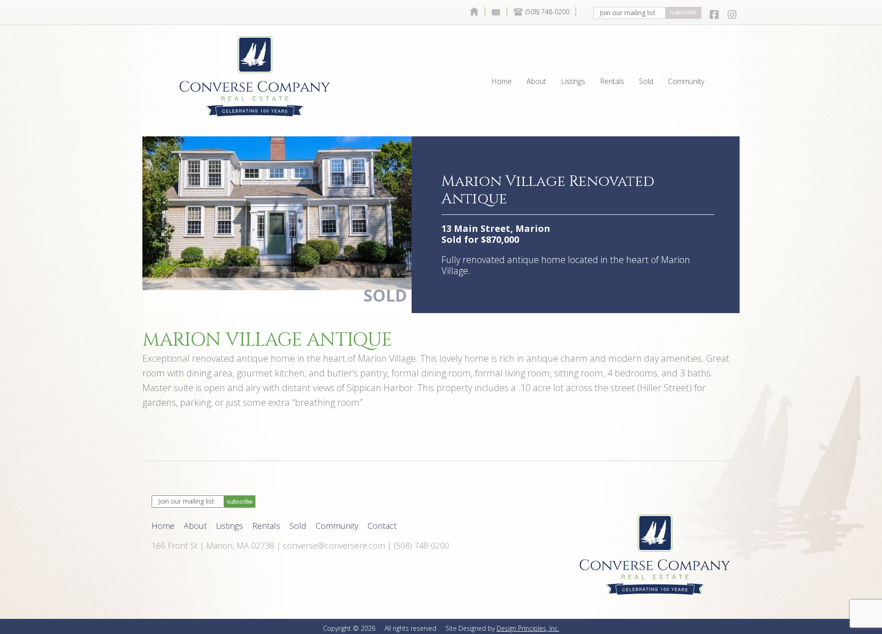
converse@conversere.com (334, 545)
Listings (573, 60)
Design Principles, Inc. (528, 628)
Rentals (612, 60)
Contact (496, 12)
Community (686, 60)
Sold (646, 60)
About (536, 60)
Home (474, 11)
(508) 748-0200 (547, 11)
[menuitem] (474, 11)
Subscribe (683, 12)
